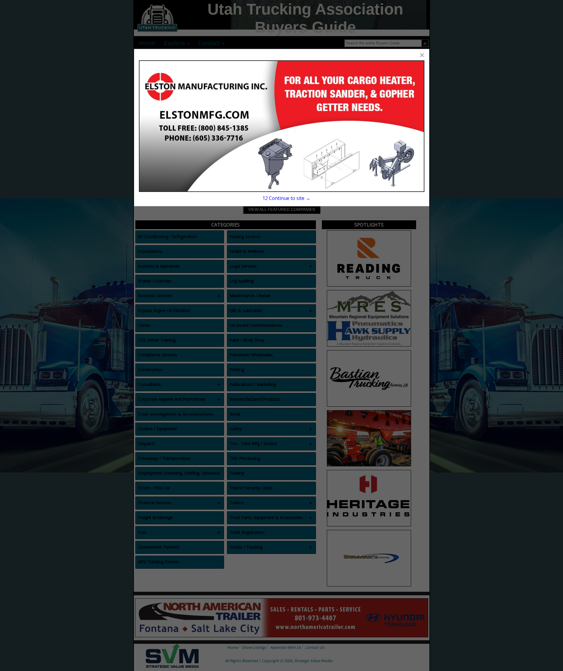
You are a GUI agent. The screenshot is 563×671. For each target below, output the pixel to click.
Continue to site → (286, 198)
